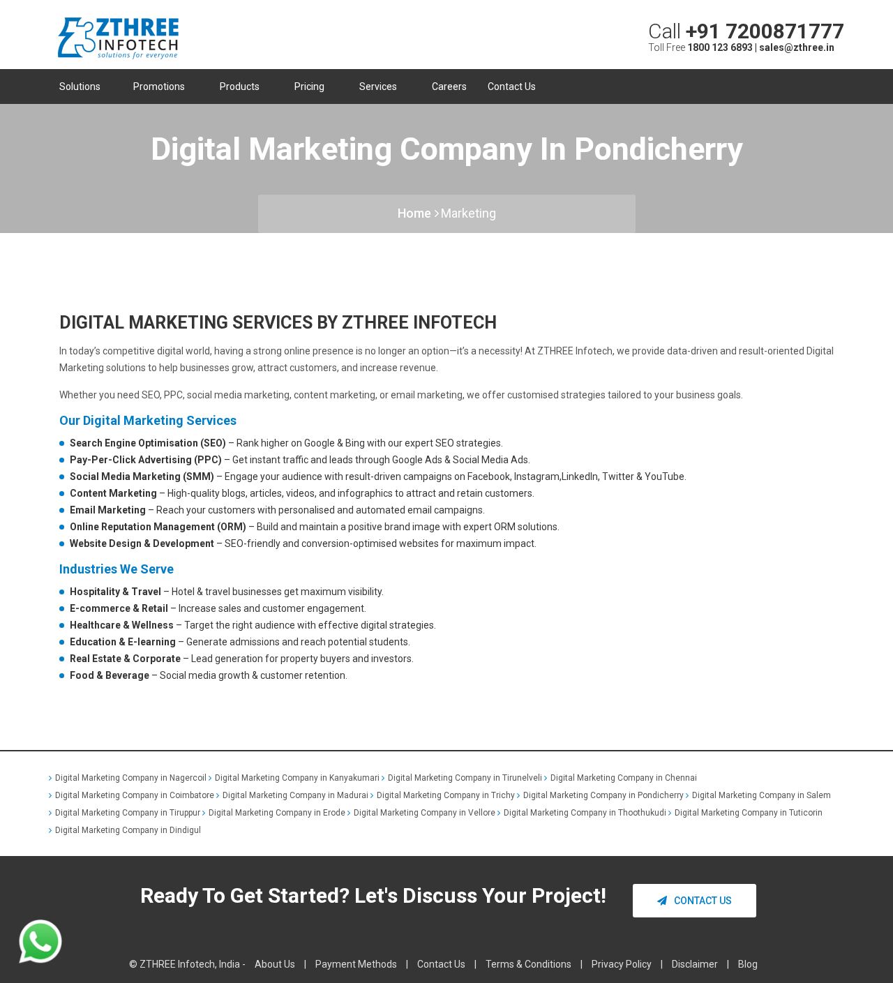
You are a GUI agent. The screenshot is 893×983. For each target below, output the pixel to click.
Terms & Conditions (528, 964)
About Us (275, 964)
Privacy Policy (622, 964)
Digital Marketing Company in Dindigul (128, 830)
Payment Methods (356, 964)
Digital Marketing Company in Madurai (295, 795)
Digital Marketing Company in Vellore (424, 813)
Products (241, 86)
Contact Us (512, 86)
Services (379, 86)
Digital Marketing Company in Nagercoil (131, 778)
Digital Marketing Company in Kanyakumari (297, 778)
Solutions (79, 86)
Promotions (160, 86)
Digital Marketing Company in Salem (761, 795)
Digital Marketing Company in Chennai (623, 778)
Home (414, 213)
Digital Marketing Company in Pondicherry (603, 795)
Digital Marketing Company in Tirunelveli (465, 778)
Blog (748, 964)
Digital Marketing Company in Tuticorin (749, 813)
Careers (449, 86)
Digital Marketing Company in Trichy (446, 795)
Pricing (310, 86)
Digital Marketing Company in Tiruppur (127, 813)
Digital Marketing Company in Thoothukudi (585, 813)
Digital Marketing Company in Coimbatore (134, 795)
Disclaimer (695, 964)
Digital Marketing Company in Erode (277, 813)
